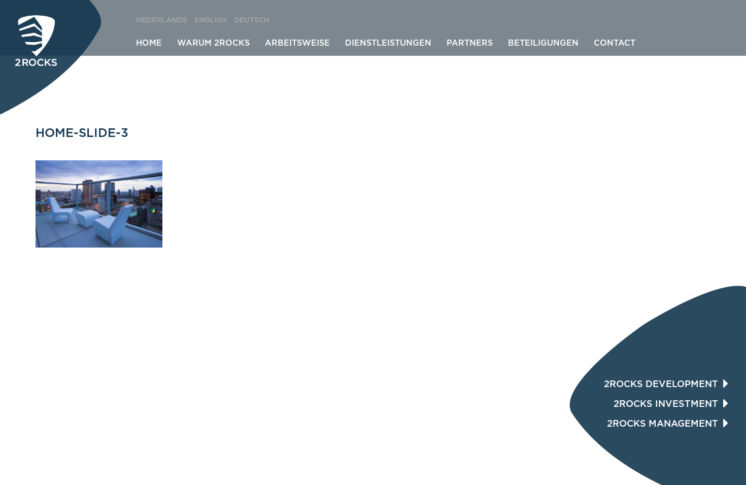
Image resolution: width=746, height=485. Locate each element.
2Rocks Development (661, 384)
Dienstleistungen (388, 43)
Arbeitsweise (297, 43)
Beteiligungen (543, 43)
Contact (614, 43)
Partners (470, 43)
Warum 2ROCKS (213, 43)
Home (149, 43)
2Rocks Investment (666, 404)
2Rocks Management (662, 424)
